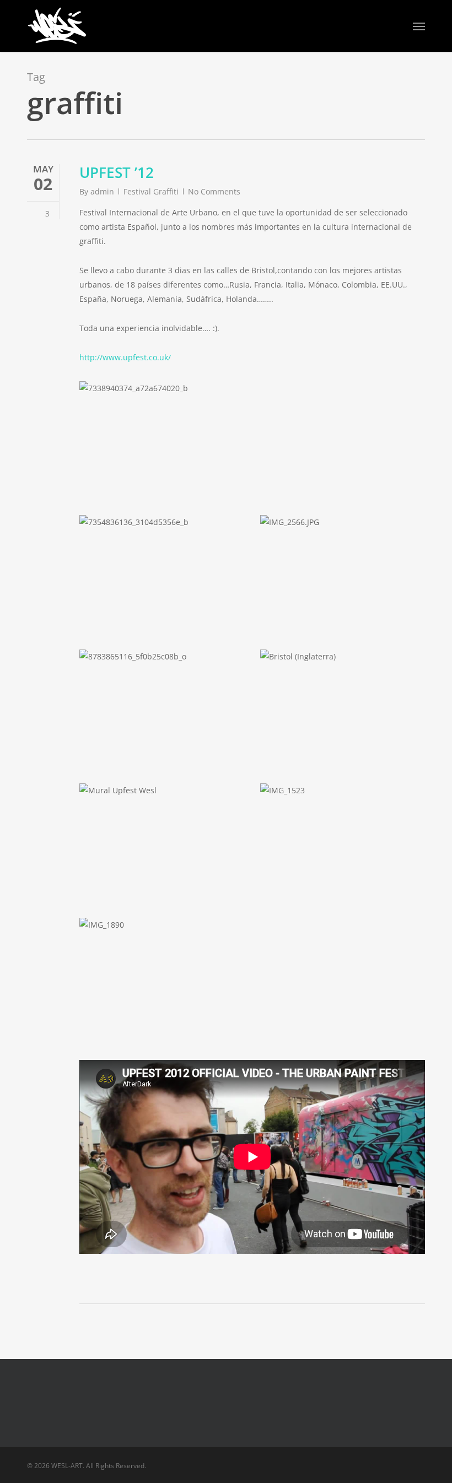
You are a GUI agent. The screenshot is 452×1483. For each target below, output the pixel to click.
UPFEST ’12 (116, 172)
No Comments (214, 191)
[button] (419, 25)
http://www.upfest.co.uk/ (125, 357)
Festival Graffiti (151, 191)
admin (102, 191)
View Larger (164, 427)
